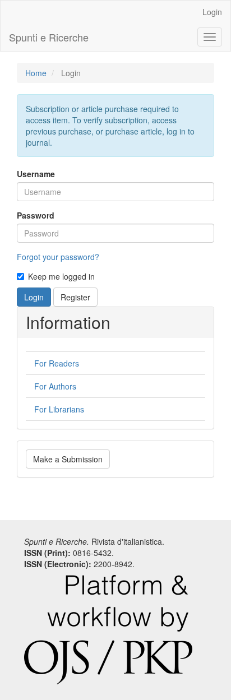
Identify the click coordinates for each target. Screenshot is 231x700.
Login (212, 11)
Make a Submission (68, 459)
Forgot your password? (58, 256)
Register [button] (75, 297)
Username (36, 173)
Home (36, 72)
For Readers (56, 363)
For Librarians (59, 409)
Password (35, 215)
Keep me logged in (61, 276)
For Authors (55, 386)
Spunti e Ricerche (49, 37)
